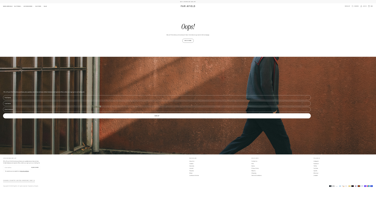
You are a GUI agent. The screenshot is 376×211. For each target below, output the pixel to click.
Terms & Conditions (256, 175)
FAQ (252, 163)
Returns (253, 170)
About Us (191, 161)
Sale (45, 6)
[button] (355, 6)
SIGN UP (157, 116)
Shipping (253, 173)
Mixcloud (316, 173)
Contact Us (254, 161)
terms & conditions (24, 171)
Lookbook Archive (194, 175)
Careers (191, 163)
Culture (38, 6)
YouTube (316, 168)
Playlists (191, 170)
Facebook (316, 163)
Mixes (190, 173)
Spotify (315, 170)
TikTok (315, 166)
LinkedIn (316, 175)
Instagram (316, 161)
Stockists (191, 166)
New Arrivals (8, 6)
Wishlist (347, 6)
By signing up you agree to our (17, 171)
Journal (191, 168)
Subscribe (35, 167)
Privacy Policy (255, 168)
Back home (188, 40)
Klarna (253, 166)
